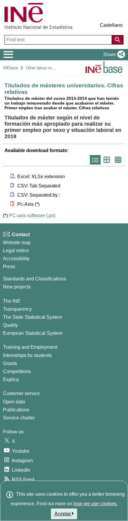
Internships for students (27, 355)
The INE (12, 301)
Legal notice (16, 250)
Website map (17, 242)
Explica (11, 379)
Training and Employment (30, 347)
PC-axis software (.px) (32, 215)
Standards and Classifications (34, 278)
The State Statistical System (32, 317)
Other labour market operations (52, 68)
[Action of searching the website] (118, 40)
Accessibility (16, 258)
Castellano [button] (111, 25)
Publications (16, 409)
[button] (113, 54)
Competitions (17, 371)
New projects (17, 286)
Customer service (21, 393)
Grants (10, 363)
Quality (10, 325)
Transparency (17, 309)
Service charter (19, 417)
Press (9, 266)
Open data (14, 401)
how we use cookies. (96, 503)
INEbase (10, 68)
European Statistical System (33, 333)
